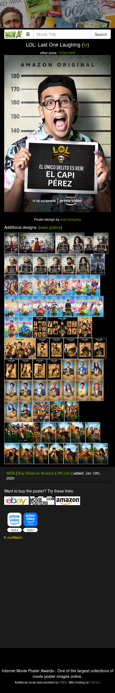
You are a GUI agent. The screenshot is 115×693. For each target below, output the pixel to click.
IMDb (10, 473)
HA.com (63, 473)
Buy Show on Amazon (36, 473)
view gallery (50, 227)
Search (101, 34)
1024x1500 (66, 52)
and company (70, 219)
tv (85, 44)
